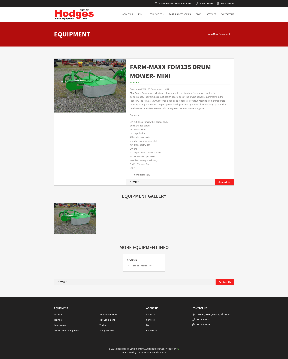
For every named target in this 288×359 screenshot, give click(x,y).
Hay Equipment (107, 319)
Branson (58, 314)
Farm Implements (108, 314)
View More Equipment (219, 33)
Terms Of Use (144, 352)
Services (150, 319)
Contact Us (151, 330)
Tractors (58, 319)
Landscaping (60, 324)
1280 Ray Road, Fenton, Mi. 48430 (175, 3)
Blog (148, 324)
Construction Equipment (66, 330)
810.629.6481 (206, 3)
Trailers (103, 324)
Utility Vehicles (106, 330)
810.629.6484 (227, 3)
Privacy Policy (129, 352)
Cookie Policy (159, 352)
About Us (150, 314)
